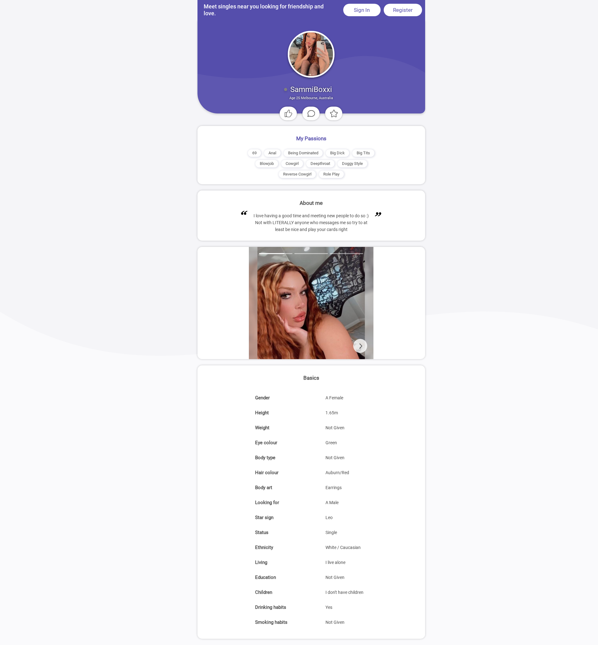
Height (262, 413)
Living (261, 562)
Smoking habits (271, 622)
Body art (263, 487)
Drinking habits (270, 607)
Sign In (362, 10)
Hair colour (266, 472)
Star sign (264, 517)
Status (261, 532)
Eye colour (266, 442)
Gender (262, 398)
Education (265, 577)
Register (403, 10)
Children (263, 592)
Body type (265, 457)
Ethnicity (264, 547)
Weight (262, 428)
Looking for (267, 502)
